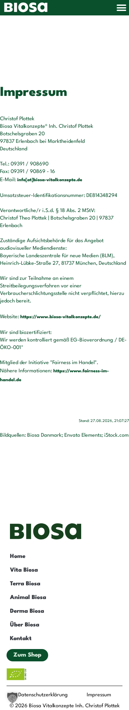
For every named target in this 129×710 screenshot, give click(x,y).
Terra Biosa (25, 584)
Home (17, 556)
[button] (121, 7)
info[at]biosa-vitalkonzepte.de (49, 180)
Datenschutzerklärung (43, 695)
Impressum (99, 695)
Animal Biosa (28, 597)
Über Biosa (24, 625)
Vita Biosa (24, 570)
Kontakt (21, 639)
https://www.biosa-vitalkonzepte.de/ (60, 317)
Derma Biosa (27, 611)
